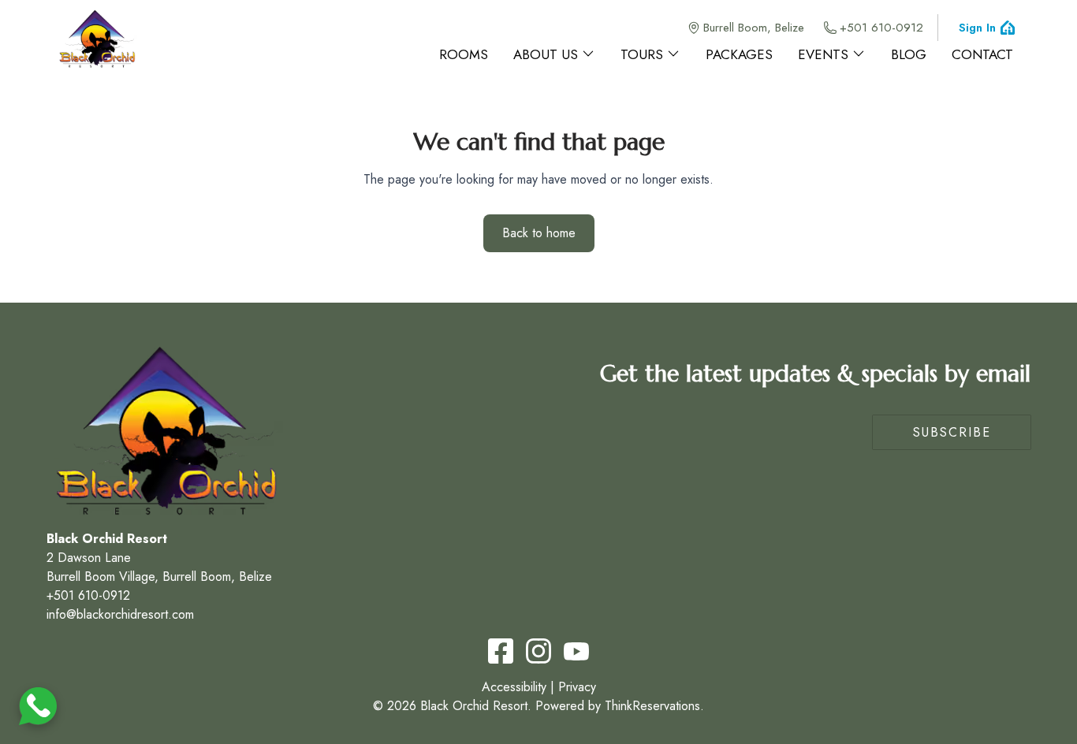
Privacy (577, 687)
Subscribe (952, 432)
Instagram (538, 651)
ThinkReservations (652, 706)
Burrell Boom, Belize (753, 27)
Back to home (539, 233)
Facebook (500, 651)
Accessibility (514, 687)
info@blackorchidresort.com (120, 614)
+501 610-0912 (881, 27)
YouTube (576, 651)
